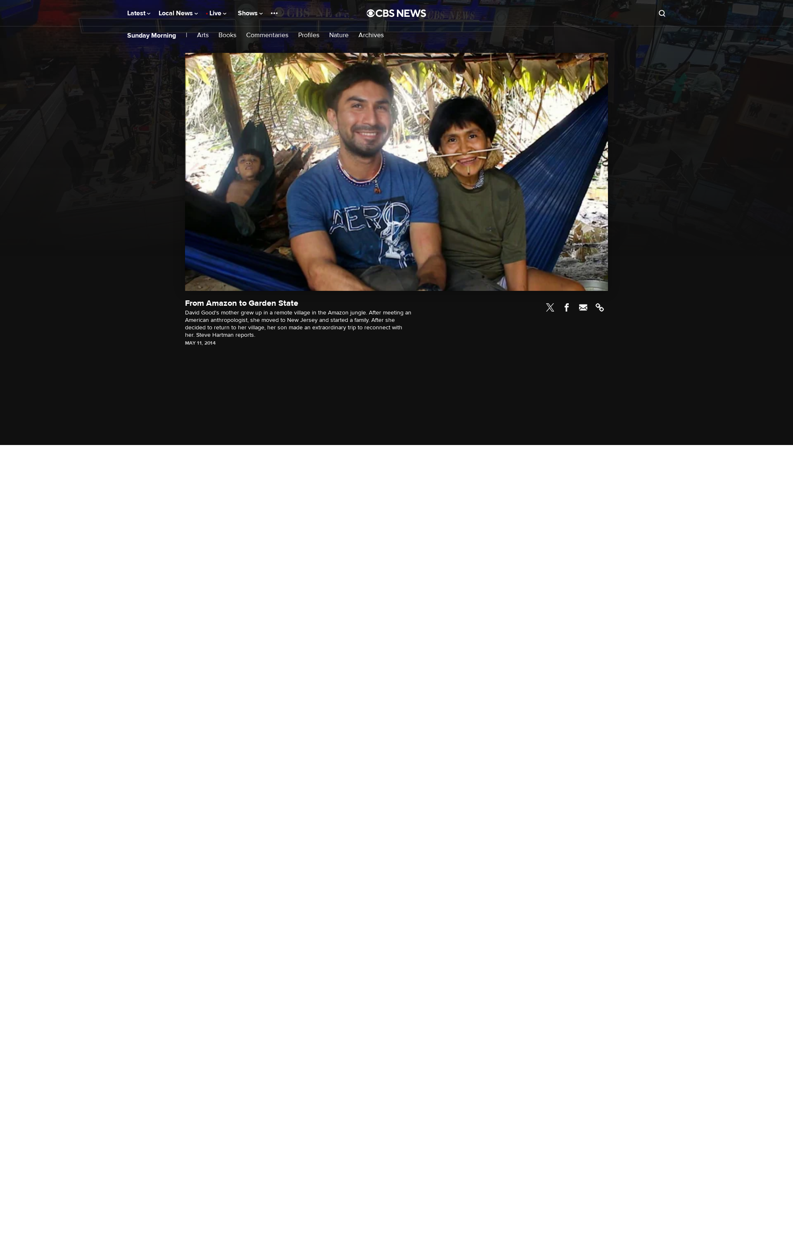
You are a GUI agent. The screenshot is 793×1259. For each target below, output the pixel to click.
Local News (177, 13)
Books (227, 35)
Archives (371, 35)
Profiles (308, 35)
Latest (137, 13)
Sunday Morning (151, 35)
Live (216, 13)
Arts (203, 35)
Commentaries (267, 35)
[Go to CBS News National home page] (396, 13)
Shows (248, 13)
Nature (339, 35)
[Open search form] (662, 13)
